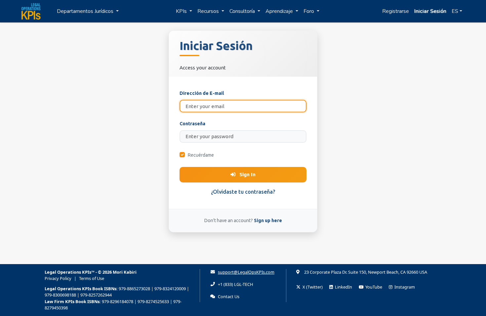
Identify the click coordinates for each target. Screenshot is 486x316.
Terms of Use (91, 278)
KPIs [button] (182, 11)
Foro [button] (309, 11)
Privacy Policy (58, 278)
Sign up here (268, 220)
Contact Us (228, 296)
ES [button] (455, 11)
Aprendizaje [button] (279, 11)
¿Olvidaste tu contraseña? (243, 192)
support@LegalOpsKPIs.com (246, 272)
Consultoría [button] (242, 11)
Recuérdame (200, 155)
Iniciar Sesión (430, 11)
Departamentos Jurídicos (86, 11)
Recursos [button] (208, 11)
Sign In (247, 174)
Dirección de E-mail (202, 93)
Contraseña (192, 123)
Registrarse (395, 11)
